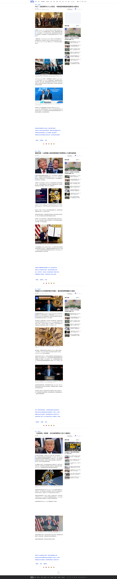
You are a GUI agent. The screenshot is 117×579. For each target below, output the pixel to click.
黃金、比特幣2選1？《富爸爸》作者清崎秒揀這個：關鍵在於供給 (47, 272)
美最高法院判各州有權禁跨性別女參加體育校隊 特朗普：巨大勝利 (47, 412)
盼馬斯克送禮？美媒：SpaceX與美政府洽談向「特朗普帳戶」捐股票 (47, 416)
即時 (51, 1)
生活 (66, 1)
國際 (57, 1)
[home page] (32, 2)
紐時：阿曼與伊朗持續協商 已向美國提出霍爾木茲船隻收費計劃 (47, 409)
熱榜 (54, 1)
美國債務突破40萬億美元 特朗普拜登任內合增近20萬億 (45, 274)
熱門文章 (67, 25)
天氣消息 (47, 1)
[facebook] (67, 577)
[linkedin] (74, 577)
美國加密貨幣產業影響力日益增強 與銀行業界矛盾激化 (45, 128)
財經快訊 (39, 431)
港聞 (36, 1)
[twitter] (76, 577)
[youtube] (72, 577)
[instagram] (70, 577)
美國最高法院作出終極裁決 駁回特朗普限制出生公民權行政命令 (47, 414)
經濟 (71, 1)
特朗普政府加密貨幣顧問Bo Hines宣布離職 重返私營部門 (46, 132)
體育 (68, 1)
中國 (60, 1)
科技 (63, 1)
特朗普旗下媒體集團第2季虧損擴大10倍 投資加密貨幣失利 (46, 267)
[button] (77, 9)
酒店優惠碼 (43, 1)
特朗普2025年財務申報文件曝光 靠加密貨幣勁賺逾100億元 (46, 269)
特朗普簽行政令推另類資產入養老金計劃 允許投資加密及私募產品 (47, 134)
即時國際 (39, 4)
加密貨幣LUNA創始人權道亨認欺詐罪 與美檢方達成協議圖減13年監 (47, 130)
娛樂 (38, 1)
